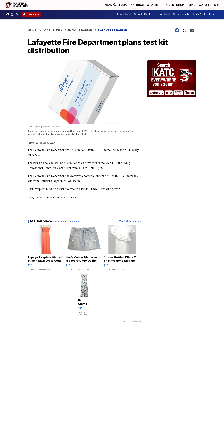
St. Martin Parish (142, 14)
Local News (52, 30)
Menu (109, 4)
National (137, 5)
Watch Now (208, 5)
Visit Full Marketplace (130, 221)
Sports (168, 5)
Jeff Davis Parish (161, 14)
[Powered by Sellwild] (136, 321)
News (32, 30)
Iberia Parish (199, 14)
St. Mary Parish (123, 14)
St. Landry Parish (181, 14)
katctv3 (8, 14)
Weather (153, 5)
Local (123, 5)
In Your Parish (80, 30)
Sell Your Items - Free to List (67, 222)
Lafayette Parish (112, 30)
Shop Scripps (186, 5)
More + (212, 14)
